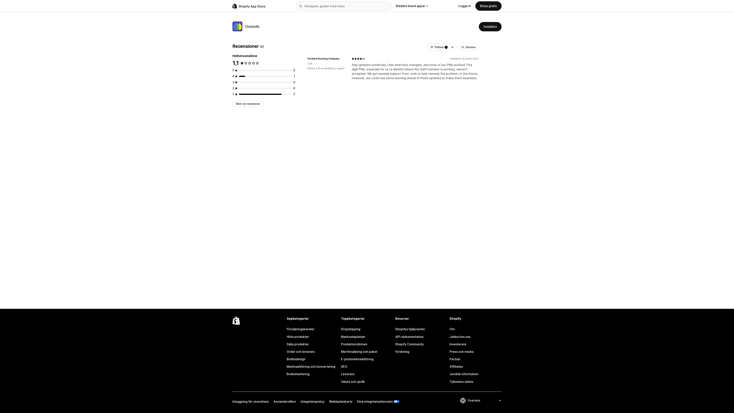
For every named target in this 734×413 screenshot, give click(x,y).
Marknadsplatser (353, 337)
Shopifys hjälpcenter (410, 329)
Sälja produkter (298, 344)
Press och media (461, 352)
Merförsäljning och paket (359, 352)
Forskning (402, 352)
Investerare (458, 344)
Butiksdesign (296, 359)
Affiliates (456, 366)
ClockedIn (252, 26)
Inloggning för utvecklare (250, 401)
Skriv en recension (248, 103)
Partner (455, 359)
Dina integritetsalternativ (375, 401)
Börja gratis (488, 6)
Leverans (347, 374)
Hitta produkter (298, 337)
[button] (452, 47)
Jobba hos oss (460, 337)
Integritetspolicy (313, 401)
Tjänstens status (461, 382)
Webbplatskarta (340, 401)
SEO (344, 366)
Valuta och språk (353, 382)
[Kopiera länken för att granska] (341, 58)
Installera (490, 26)
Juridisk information (464, 374)
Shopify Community (409, 344)
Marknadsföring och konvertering (311, 366)
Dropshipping (350, 329)
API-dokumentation (409, 337)
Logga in (464, 6)
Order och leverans (301, 352)
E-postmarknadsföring (357, 359)
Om (452, 329)
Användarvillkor (284, 401)
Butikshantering (298, 374)
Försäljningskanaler (300, 329)
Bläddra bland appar (410, 6)
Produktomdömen (354, 344)
